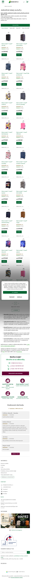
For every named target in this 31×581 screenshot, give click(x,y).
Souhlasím (15, 292)
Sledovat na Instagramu (16, 530)
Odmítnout (19, 297)
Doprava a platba (4, 463)
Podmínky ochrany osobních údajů (8, 471)
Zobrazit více (15, 454)
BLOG (2, 497)
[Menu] (3, 2)
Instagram (5, 491)
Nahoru (16, 310)
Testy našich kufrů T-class (6, 475)
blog (4, 351)
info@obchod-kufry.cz (8, 485)
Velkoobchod (4, 473)
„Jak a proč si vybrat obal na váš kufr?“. (15, 345)
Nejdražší (18, 28)
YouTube (5, 493)
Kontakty (3, 465)
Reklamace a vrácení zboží (8, 477)
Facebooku (19, 351)
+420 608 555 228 (7, 487)
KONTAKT (3, 482)
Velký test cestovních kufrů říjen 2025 (9, 506)
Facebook (5, 489)
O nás (2, 467)
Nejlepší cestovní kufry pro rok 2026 (9, 503)
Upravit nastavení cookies (17, 577)
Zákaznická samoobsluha (15, 373)
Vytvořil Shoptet (11, 571)
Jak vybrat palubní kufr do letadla (8, 499)
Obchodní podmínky (5, 469)
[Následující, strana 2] (15, 303)
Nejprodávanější (25, 28)
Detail (4, 55)
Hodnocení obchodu (15, 405)
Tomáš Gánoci (21, 571)
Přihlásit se (28, 552)
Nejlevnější (12, 28)
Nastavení (11, 297)
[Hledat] (23, 2)
